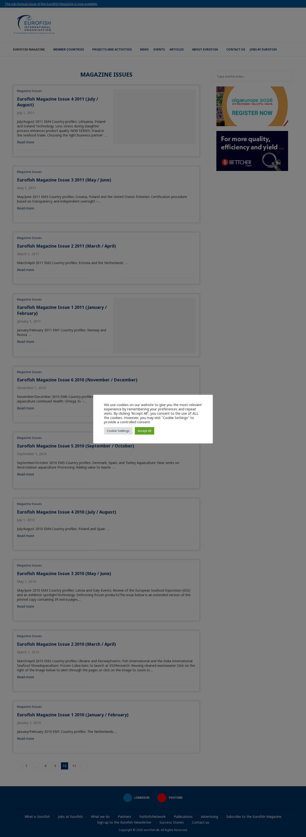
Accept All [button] (144, 431)
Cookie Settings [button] (118, 431)
